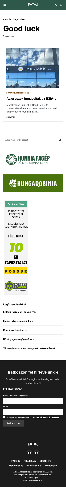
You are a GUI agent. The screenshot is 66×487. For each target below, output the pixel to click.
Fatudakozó (30, 461)
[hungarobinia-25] (33, 182)
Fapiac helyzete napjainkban (18, 321)
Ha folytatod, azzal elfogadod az (32, 417)
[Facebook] (29, 453)
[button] (5, 5)
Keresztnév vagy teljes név (15, 395)
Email (5, 406)
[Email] (36, 453)
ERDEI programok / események (19, 312)
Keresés (60, 140)
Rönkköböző (16, 465)
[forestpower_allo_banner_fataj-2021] (16, 247)
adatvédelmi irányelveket (47, 417)
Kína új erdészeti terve (15, 330)
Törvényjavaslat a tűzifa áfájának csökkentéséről (29, 348)
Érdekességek (22, 93)
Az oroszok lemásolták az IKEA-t (31, 99)
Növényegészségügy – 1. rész (19, 339)
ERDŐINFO (45, 461)
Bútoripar (10, 93)
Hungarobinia (33, 465)
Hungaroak (51, 465)
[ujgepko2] (27, 158)
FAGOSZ (15, 461)
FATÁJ (33, 4)
